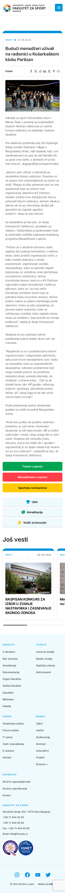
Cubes (52, 884)
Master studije (44, 658)
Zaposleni (8, 692)
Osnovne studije (45, 651)
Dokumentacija (11, 672)
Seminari (41, 743)
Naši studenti (43, 672)
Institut (40, 730)
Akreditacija (9, 665)
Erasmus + (42, 764)
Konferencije (43, 737)
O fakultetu (9, 651)
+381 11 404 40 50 (13, 817)
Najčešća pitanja (45, 665)
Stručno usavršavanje (15, 788)
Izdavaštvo (42, 750)
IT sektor (8, 737)
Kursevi (7, 795)
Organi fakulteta (12, 678)
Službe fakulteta (12, 685)
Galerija (7, 706)
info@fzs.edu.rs (19, 833)
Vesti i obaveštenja (13, 743)
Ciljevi (39, 723)
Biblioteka (8, 699)
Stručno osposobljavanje (16, 781)
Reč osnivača (10, 658)
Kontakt (7, 757)
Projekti (40, 757)
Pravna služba (11, 730)
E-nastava (8, 750)
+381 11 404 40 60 (13, 822)
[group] (28, 584)
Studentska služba (13, 723)
